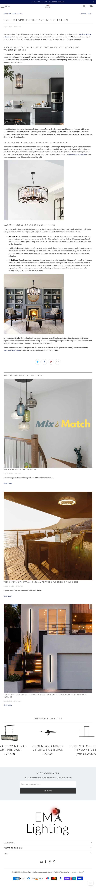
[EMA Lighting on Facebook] (46, 862)
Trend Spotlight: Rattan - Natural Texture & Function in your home (41, 582)
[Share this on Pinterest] (51, 362)
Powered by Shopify (77, 872)
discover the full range (12, 350)
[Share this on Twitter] (37, 362)
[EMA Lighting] (48, 6)
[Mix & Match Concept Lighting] (48, 423)
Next (89, 13)
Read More (8, 483)
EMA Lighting (22, 872)
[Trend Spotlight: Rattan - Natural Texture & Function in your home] (48, 536)
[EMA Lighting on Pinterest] (54, 862)
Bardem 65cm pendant (77, 154)
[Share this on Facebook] (44, 362)
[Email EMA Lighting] (41, 862)
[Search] (84, 6)
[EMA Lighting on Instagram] (50, 862)
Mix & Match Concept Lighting (20, 469)
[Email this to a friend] (57, 362)
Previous (83, 13)
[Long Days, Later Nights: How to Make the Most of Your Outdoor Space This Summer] (48, 648)
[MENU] (1, 6)
